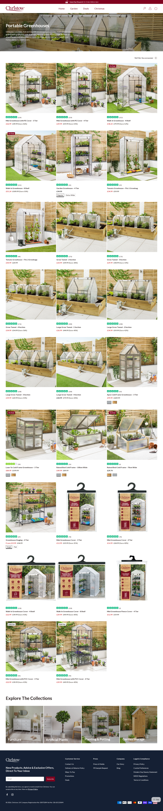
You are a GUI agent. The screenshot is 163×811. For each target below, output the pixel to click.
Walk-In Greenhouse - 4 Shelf (119, 121)
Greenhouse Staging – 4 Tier (17, 540)
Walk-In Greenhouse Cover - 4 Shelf (20, 611)
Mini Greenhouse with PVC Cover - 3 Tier (22, 679)
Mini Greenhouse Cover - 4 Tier (120, 540)
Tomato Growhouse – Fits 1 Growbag (122, 188)
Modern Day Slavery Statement (145, 772)
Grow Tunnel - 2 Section (66, 260)
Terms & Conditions (141, 780)
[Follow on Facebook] (7, 794)
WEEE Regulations (141, 776)
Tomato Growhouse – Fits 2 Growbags (21, 260)
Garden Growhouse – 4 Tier (67, 188)
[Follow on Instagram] (12, 794)
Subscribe (50, 779)
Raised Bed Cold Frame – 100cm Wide (71, 467)
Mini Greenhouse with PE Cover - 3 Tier (22, 121)
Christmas (99, 8)
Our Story (120, 764)
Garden (74, 8)
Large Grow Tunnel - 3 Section (18, 395)
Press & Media (98, 764)
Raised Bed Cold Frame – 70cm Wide (122, 467)
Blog (118, 768)
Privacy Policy (33, 789)
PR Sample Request (100, 768)
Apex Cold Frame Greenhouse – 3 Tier (122, 395)
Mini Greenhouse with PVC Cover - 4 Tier (73, 679)
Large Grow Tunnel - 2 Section (119, 327)
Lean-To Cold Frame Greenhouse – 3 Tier (22, 467)
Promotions (69, 776)
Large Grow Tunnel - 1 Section (68, 327)
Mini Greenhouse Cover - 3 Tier (69, 540)
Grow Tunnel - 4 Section (15, 327)
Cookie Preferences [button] (141, 768)
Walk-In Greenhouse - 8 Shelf (17, 188)
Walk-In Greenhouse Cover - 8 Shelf (70, 611)
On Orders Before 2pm (84, 2)
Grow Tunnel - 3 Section (116, 260)
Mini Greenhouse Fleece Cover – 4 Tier (122, 611)
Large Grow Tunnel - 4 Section (68, 395)
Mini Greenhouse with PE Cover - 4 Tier (72, 121)
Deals (86, 8)
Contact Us (69, 764)
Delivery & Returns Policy (74, 768)
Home (62, 8)
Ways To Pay (70, 772)
